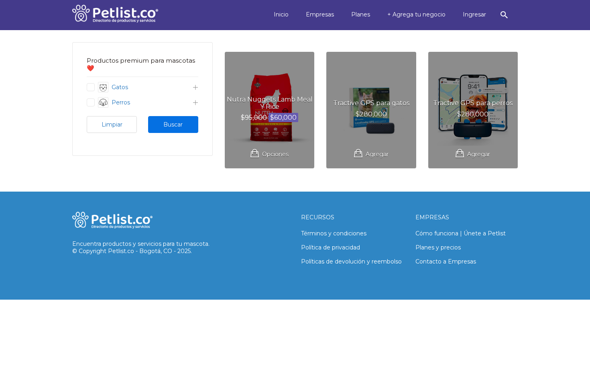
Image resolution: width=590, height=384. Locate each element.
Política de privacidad (330, 247)
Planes (360, 14)
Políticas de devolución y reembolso (351, 261)
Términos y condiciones (333, 233)
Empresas (320, 14)
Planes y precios (438, 247)
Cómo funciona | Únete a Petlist (460, 233)
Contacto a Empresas (445, 261)
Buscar (173, 124)
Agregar (377, 154)
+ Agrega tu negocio (416, 14)
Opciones (275, 154)
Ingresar (474, 14)
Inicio (281, 14)
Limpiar (112, 124)
